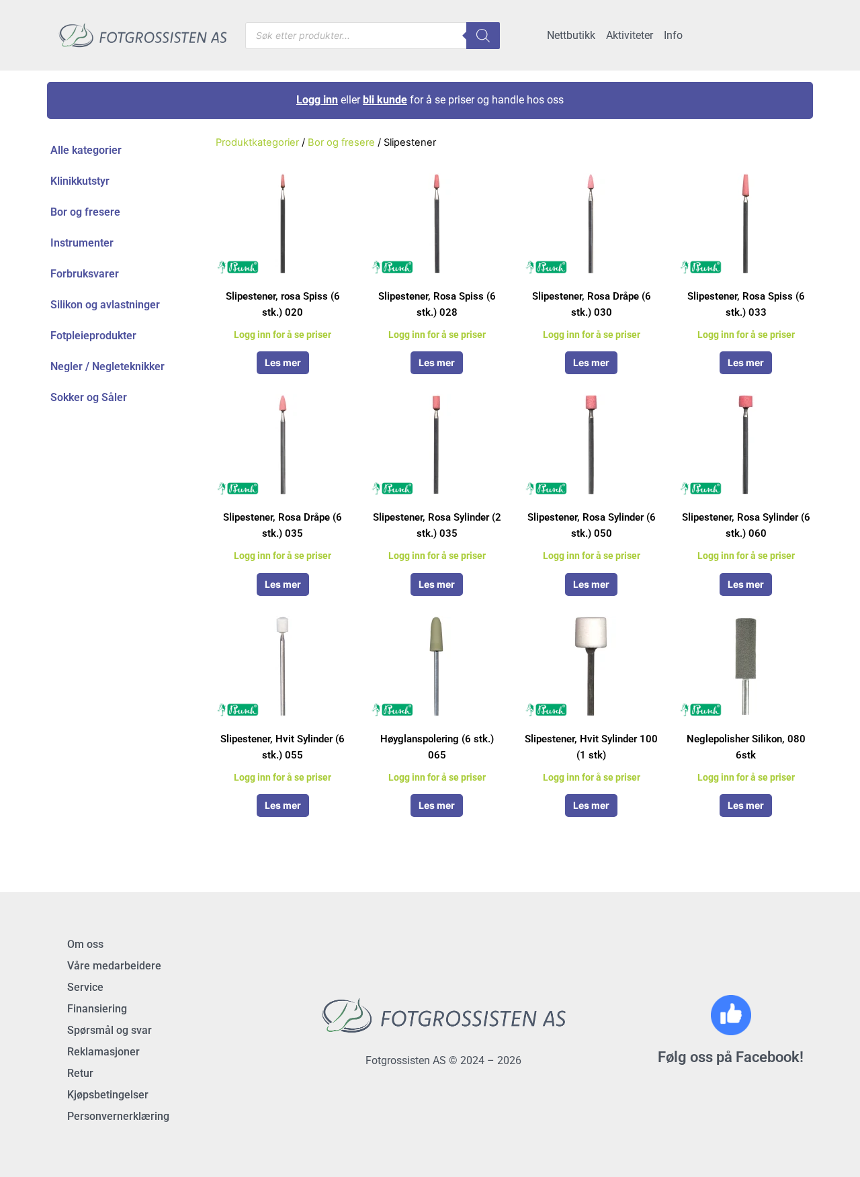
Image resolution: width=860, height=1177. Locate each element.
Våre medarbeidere (114, 965)
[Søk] (483, 35)
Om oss (85, 944)
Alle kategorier (86, 150)
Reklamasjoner (103, 1051)
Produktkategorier (257, 142)
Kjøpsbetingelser (107, 1094)
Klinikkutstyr (80, 181)
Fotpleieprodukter (93, 335)
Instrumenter (82, 242)
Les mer (283, 362)
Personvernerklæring (118, 1116)
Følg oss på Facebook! (731, 1057)
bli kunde (385, 99)
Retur (80, 1073)
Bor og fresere (85, 212)
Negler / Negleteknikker (107, 366)
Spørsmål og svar (109, 1030)
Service (85, 987)
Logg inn (317, 99)
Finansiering (97, 1008)
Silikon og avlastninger (105, 304)
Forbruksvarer (84, 273)
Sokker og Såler (88, 397)
